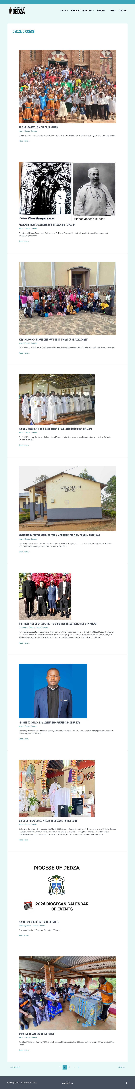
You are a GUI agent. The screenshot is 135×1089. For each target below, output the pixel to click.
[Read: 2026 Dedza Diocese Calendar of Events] (57, 889)
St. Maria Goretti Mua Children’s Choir (38, 127)
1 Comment (23, 627)
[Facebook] (127, 1083)
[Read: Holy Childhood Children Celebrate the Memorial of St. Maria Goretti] (67, 299)
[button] (67, 10)
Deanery (101, 10)
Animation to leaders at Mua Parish (36, 1034)
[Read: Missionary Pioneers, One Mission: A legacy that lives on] (67, 191)
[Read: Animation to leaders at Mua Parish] (67, 993)
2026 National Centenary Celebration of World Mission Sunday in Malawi (55, 429)
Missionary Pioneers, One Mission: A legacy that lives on (47, 225)
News (112, 10)
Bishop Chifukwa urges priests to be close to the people (48, 821)
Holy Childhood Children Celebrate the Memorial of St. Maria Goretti (54, 339)
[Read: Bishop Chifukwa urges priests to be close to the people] (57, 788)
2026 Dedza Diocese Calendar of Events (39, 922)
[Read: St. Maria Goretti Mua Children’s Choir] (67, 86)
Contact (122, 10)
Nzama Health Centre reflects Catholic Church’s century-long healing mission (59, 535)
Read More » (24, 141)
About (63, 10)
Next (121, 1067)
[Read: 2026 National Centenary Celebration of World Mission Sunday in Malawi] (57, 399)
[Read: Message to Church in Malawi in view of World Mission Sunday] (53, 691)
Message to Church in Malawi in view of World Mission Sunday (49, 722)
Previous (15, 1067)
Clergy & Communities (81, 10)
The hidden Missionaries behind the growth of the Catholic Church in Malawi (58, 624)
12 (78, 1067)
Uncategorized (25, 926)
